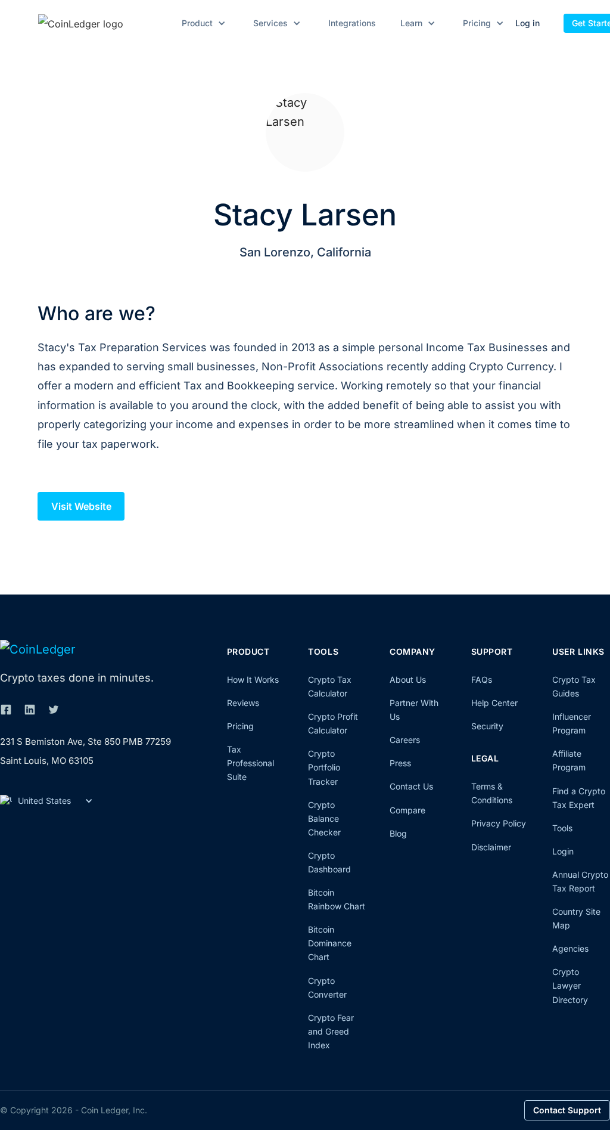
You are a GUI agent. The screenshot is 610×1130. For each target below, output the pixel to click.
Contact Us (411, 786)
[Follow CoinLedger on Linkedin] (30, 710)
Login (563, 851)
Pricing (240, 726)
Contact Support (567, 1110)
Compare (407, 810)
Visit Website (81, 506)
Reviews (243, 703)
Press (400, 763)
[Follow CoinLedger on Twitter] (54, 710)
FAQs (481, 679)
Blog (398, 833)
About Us (408, 679)
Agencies (570, 948)
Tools (562, 828)
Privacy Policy (498, 823)
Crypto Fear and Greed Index (331, 1031)
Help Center (494, 703)
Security (487, 726)
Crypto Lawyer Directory (570, 985)
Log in (527, 23)
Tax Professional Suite (250, 763)
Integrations (352, 23)
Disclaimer (491, 847)
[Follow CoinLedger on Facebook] (6, 710)
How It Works (253, 679)
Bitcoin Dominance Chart (329, 943)
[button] (202, 23)
